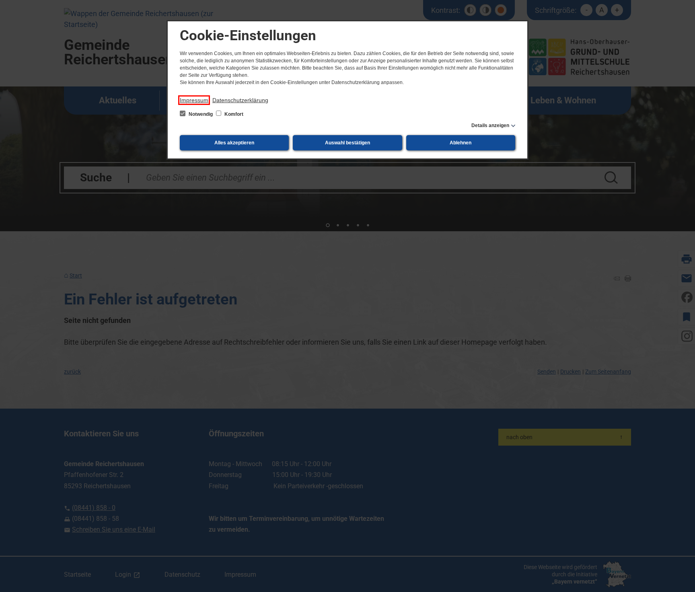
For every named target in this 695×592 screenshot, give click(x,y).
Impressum (194, 100)
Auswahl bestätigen (347, 143)
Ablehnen (460, 143)
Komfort (233, 114)
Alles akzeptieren (234, 143)
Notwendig (200, 114)
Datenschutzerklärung (240, 100)
